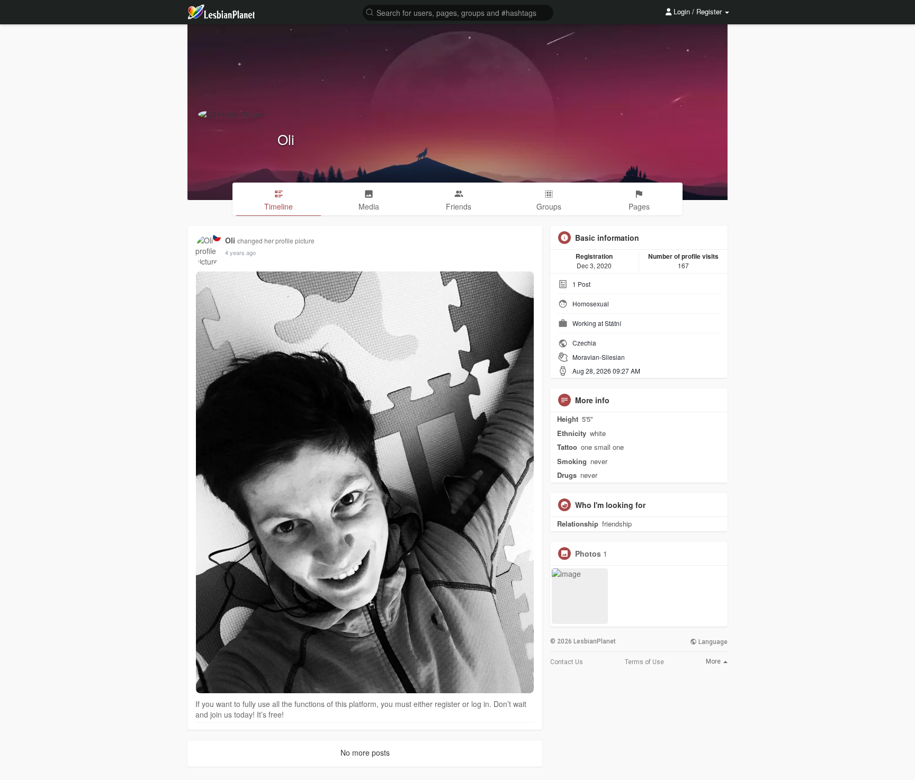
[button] (458, 12)
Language (712, 642)
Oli (285, 139)
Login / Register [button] (697, 11)
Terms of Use (644, 662)
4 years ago (240, 252)
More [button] (714, 661)
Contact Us (566, 662)
